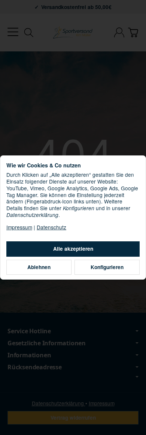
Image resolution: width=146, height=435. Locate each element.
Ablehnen (39, 267)
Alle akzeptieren (73, 248)
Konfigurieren (107, 267)
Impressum (19, 227)
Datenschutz (51, 227)
